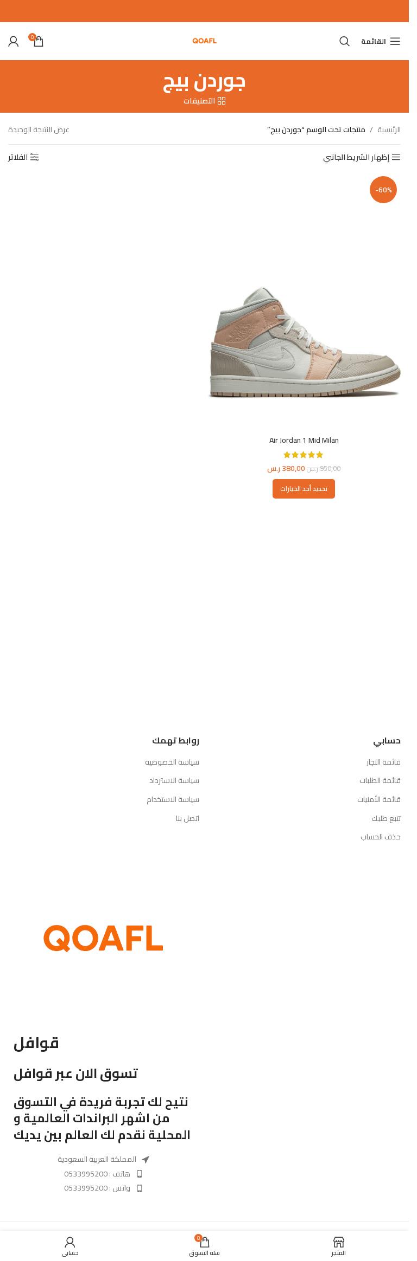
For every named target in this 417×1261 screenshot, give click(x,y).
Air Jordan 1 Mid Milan (304, 440)
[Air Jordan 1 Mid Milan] (304, 301)
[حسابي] (13, 41)
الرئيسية (389, 129)
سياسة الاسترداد (174, 780)
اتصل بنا (187, 818)
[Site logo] (204, 41)
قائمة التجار (384, 762)
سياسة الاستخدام (173, 799)
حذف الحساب (381, 837)
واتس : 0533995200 (97, 1188)
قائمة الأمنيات (379, 799)
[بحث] (345, 41)
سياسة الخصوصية (172, 762)
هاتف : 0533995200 (97, 1174)
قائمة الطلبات (380, 780)
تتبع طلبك (386, 818)
